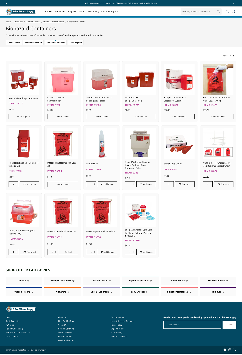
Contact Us (62, 325)
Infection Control (33, 21)
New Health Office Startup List (18, 332)
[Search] (218, 11)
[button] (233, 56)
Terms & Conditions (119, 336)
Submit (229, 324)
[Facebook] (225, 349)
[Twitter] (234, 349)
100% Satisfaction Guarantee (122, 321)
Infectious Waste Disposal (53, 21)
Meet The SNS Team (66, 321)
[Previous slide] (7, 3)
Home (8, 21)
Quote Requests (12, 321)
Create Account (12, 336)
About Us (62, 317)
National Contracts (66, 328)
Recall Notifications (66, 340)
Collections (18, 21)
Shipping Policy (117, 328)
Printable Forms (65, 336)
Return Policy (116, 325)
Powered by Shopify (38, 350)
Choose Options (24, 116)
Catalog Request (118, 317)
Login (8, 317)
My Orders (10, 325)
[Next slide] (233, 3)
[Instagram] (229, 349)
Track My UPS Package (15, 328)
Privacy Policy (116, 332)
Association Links (65, 332)
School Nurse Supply (20, 350)
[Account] (227, 11)
